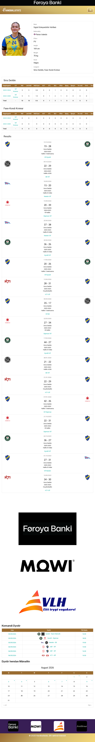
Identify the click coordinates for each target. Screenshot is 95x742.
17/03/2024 (47, 338)
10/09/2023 (47, 475)
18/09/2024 (47, 181)
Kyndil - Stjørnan (52, 638)
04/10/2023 (47, 436)
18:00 (84, 638)
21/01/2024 (47, 377)
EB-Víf (48, 177)
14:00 (84, 647)
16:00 (84, 634)
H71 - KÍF (53, 655)
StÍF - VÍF (53, 647)
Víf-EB (48, 314)
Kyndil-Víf (47, 255)
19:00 (84, 642)
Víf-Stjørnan (47, 412)
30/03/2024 (47, 299)
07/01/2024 (47, 397)
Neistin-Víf (47, 196)
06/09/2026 (12, 647)
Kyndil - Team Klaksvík (52, 634)
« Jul (5, 705)
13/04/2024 (47, 279)
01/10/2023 (47, 456)
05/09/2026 (12, 634)
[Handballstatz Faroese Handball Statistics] (11, 9)
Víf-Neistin (47, 471)
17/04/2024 (47, 260)
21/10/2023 (47, 416)
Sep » (89, 705)
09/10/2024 (47, 162)
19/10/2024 (47, 142)
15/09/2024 (47, 201)
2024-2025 (7, 96)
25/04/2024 (47, 220)
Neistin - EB (53, 642)
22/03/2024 (47, 318)
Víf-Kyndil (47, 157)
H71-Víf (47, 294)
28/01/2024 (47, 358)
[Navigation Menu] (90, 10)
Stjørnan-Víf (47, 216)
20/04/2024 (47, 240)
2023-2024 (7, 90)
